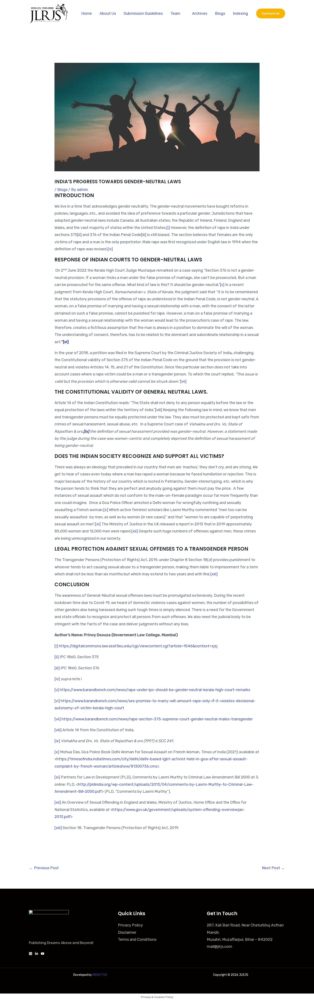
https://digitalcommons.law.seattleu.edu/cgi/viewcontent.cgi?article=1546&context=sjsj (139, 646)
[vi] (57, 701)
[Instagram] (30, 953)
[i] (168, 227)
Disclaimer (127, 932)
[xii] (134, 531)
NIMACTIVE (99, 975)
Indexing (240, 13)
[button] (270, 13)
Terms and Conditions (137, 939)
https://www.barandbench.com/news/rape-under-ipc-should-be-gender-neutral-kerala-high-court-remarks (155, 689)
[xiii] (214, 574)
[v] (222, 284)
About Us (108, 13)
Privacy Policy (130, 925)
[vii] (183, 381)
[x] (105, 509)
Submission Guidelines (143, 13)
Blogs (220, 13)
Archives (199, 13)
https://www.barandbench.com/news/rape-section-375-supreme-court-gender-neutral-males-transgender (157, 719)
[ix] (57, 741)
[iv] (110, 249)
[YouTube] (42, 953)
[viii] (158, 409)
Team (175, 13)
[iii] (143, 234)
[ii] (79, 234)
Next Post (273, 868)
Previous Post (44, 868)
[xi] (98, 524)
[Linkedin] (36, 953)
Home (86, 13)
